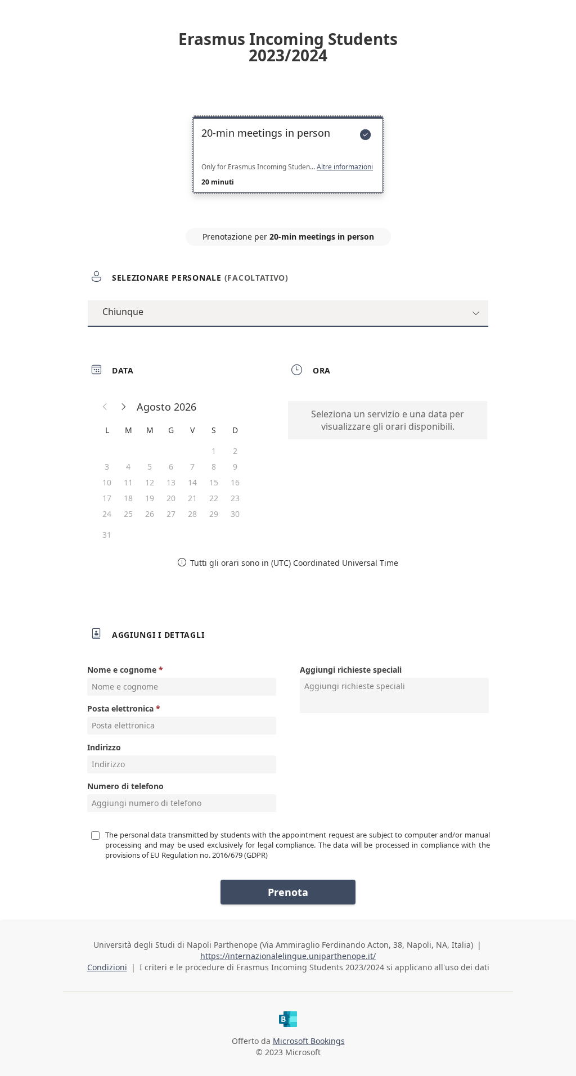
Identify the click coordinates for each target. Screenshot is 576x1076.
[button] (105, 406)
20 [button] (171, 498)
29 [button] (213, 513)
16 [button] (235, 482)
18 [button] (128, 498)
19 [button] (149, 498)
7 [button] (192, 466)
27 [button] (171, 513)
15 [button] (213, 482)
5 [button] (149, 466)
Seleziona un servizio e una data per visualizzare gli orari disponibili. (387, 420)
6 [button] (171, 466)
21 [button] (192, 498)
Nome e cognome (121, 669)
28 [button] (192, 513)
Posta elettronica (120, 708)
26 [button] (149, 513)
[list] (288, 164)
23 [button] (235, 498)
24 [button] (106, 513)
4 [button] (128, 466)
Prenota (288, 892)
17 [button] (106, 498)
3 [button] (107, 466)
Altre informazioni (345, 167)
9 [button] (235, 466)
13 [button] (171, 482)
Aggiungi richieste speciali (351, 669)
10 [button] (106, 482)
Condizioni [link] (107, 967)
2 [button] (235, 450)
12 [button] (149, 482)
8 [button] (214, 466)
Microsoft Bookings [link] (309, 1041)
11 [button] (128, 482)
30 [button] (235, 513)
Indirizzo (104, 747)
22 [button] (213, 498)
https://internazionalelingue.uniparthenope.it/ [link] (288, 956)
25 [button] (128, 513)
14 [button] (192, 482)
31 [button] (106, 534)
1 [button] (214, 450)
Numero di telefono (125, 786)
